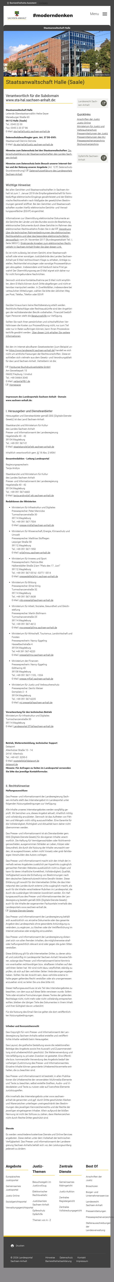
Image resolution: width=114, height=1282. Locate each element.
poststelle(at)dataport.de (26, 760)
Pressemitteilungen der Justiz (92, 133)
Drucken (17, 1245)
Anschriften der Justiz (88, 119)
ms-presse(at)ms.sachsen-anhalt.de (38, 627)
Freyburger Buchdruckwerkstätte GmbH (29, 367)
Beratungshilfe (39, 315)
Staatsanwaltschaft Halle (57, 27)
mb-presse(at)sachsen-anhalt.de (36, 600)
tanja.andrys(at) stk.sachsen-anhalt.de (34, 495)
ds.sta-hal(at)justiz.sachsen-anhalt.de (33, 144)
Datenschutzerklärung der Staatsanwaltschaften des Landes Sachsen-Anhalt (39, 154)
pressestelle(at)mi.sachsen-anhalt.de (38, 576)
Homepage (15, 384)
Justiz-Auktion (66, 1191)
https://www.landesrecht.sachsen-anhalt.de (31, 350)
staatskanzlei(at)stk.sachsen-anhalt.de (34, 446)
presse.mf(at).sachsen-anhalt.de (36, 678)
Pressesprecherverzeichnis (91, 140)
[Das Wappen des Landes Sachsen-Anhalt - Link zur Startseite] (17, 15)
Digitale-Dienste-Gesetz (21, 910)
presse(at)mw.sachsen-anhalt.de (36, 654)
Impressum (82, 1261)
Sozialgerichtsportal (16, 1201)
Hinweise (50, 1257)
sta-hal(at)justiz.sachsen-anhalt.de (32, 131)
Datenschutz (66, 1257)
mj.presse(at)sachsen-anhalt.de (35, 702)
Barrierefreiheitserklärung (58, 1261)
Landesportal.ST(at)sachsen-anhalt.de (33, 726)
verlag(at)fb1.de (22, 381)
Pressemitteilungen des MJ (91, 137)
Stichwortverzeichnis (88, 144)
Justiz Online (84, 122)
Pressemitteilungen (96, 1211)
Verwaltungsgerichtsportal (19, 1207)
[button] (21, 3)
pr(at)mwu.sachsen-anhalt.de (34, 552)
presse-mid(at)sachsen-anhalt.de (36, 525)
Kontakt (81, 1257)
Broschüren (92, 1186)
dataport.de (12, 764)
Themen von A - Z (42, 1220)
